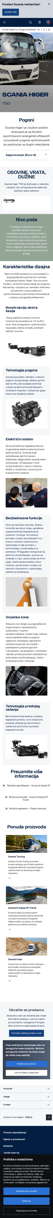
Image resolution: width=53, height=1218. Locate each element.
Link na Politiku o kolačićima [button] (26, 1073)
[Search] (30, 22)
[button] (26, 1089)
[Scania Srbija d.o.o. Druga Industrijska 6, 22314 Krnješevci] (38, 30)
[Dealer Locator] (39, 22)
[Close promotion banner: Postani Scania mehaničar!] (49, 4)
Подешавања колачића (26, 1211)
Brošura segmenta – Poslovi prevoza (27, 808)
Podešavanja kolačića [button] (26, 1064)
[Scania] (48, 22)
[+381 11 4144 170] (44, 30)
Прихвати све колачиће (26, 1191)
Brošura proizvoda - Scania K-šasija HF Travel (28, 798)
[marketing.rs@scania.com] (49, 30)
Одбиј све (26, 1201)
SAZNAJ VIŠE (11, 12)
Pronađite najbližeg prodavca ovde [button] (26, 1033)
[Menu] (4, 22)
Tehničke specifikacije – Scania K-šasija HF (28, 785)
